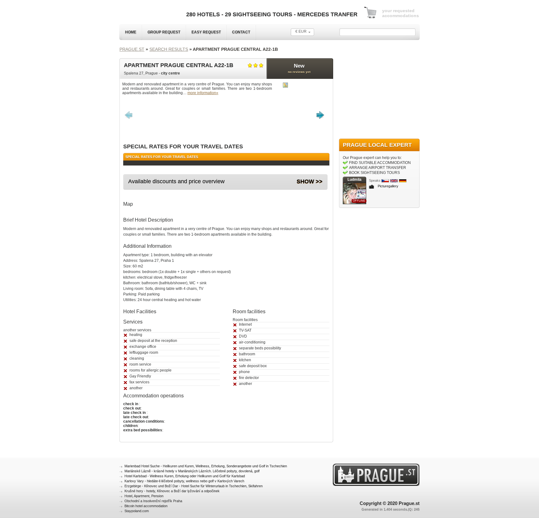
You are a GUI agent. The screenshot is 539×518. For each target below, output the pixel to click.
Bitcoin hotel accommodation (146, 506)
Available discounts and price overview (176, 181)
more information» (202, 93)
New (299, 68)
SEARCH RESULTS (168, 49)
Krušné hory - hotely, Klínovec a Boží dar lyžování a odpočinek (172, 491)
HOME (130, 32)
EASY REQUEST (206, 32)
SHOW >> (310, 181)
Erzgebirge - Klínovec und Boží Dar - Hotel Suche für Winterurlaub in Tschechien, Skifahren (193, 486)
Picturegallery (388, 186)
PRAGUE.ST (131, 49)
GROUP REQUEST (164, 32)
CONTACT (241, 32)
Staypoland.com (136, 511)
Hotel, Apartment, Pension (143, 496)
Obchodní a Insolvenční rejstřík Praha (153, 501)
